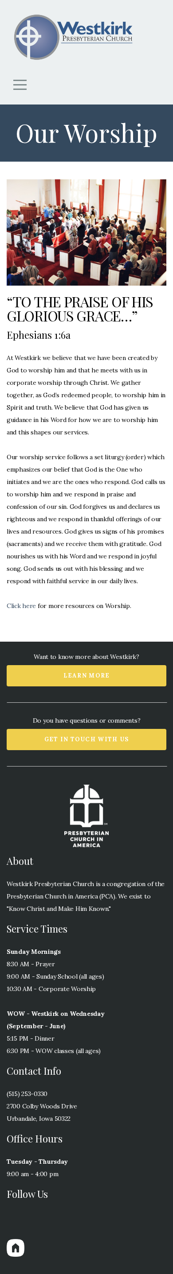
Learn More (86, 675)
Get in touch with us (86, 739)
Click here (21, 606)
